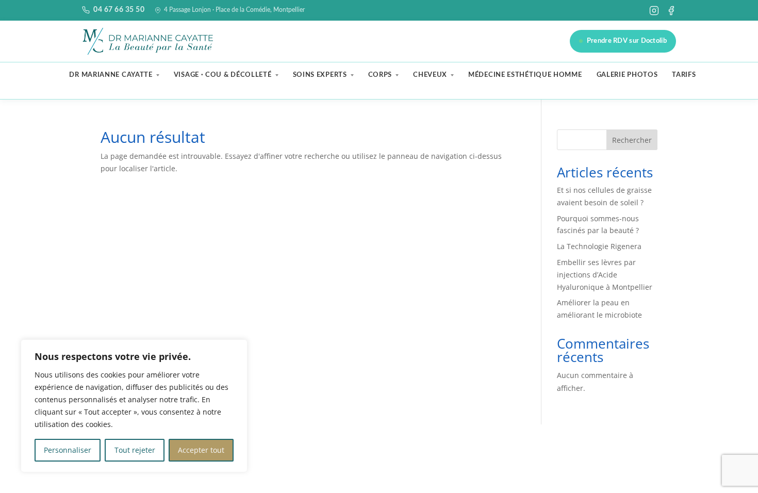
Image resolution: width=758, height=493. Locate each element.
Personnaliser (67, 450)
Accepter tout (201, 450)
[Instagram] (654, 10)
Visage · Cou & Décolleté (223, 74)
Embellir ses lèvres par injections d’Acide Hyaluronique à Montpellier (604, 274)
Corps (380, 74)
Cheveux (430, 74)
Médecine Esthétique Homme (525, 74)
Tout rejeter (134, 450)
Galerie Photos (627, 74)
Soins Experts (320, 74)
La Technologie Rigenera (599, 246)
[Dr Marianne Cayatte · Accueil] (149, 41)
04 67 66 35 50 (118, 9)
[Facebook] (671, 10)
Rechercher (632, 140)
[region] (134, 405)
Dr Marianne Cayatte (110, 74)
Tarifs (684, 74)
